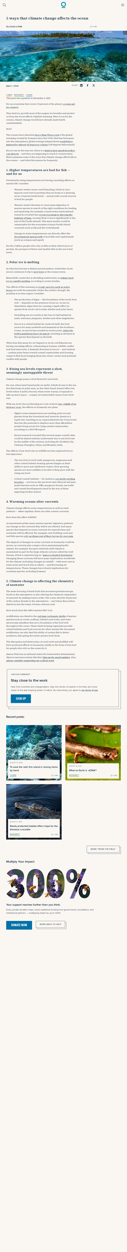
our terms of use (89, 690)
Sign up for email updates (56, 657)
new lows (39, 271)
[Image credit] (125, 32)
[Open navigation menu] (123, 5)
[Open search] (4, 5)
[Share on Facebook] (87, 85)
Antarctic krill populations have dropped (43, 332)
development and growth (28, 236)
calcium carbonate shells (51, 616)
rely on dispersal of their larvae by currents (48, 536)
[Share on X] (94, 85)
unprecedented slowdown (57, 555)
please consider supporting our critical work (30, 660)
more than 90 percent (47, 134)
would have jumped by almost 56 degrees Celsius (39, 143)
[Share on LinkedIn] (81, 85)
